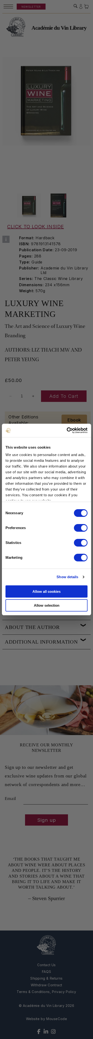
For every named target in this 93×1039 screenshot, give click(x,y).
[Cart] (86, 7)
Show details (67, 577)
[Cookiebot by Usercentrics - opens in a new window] (67, 430)
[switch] (81, 528)
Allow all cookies (46, 591)
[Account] (81, 7)
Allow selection (46, 605)
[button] (75, 6)
